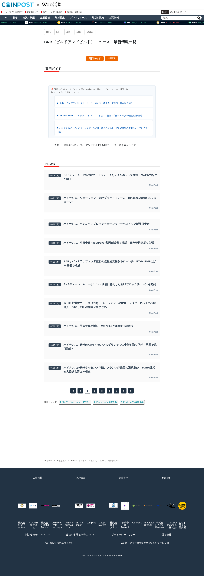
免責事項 (123, 477)
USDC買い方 (32, 12)
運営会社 (166, 534)
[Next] (123, 390)
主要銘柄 (45, 17)
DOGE (89, 32)
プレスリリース (78, 17)
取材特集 (60, 17)
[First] (73, 390)
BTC (48, 32)
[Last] (131, 390)
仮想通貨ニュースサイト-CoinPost (108, 555)
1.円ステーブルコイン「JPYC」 (75, 402)
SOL (78, 32)
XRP (68, 32)
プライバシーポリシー (123, 534)
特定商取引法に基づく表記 (59, 543)
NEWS (111, 58)
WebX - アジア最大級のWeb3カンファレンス (145, 543)
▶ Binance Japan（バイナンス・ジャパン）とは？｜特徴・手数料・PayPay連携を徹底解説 (100, 115)
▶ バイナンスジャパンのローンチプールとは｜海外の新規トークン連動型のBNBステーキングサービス (103, 130)
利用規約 (166, 477)
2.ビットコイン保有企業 (105, 402)
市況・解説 (29, 17)
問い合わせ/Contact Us (37, 534)
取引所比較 (98, 17)
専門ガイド (95, 58)
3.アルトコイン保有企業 (132, 402)
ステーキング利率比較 (52, 12)
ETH (58, 32)
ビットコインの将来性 (13, 12)
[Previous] (80, 390)
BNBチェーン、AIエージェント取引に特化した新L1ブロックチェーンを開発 (110, 284)
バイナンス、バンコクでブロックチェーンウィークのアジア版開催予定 (107, 223)
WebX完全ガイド (178, 12)
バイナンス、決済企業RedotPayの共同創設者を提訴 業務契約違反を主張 (109, 242)
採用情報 (114, 17)
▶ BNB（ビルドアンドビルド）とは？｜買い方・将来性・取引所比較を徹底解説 (95, 103)
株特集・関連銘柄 (74, 12)
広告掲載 (37, 477)
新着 (15, 17)
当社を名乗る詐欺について (80, 534)
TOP (4, 17)
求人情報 (80, 477)
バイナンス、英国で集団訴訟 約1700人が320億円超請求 (98, 325)
